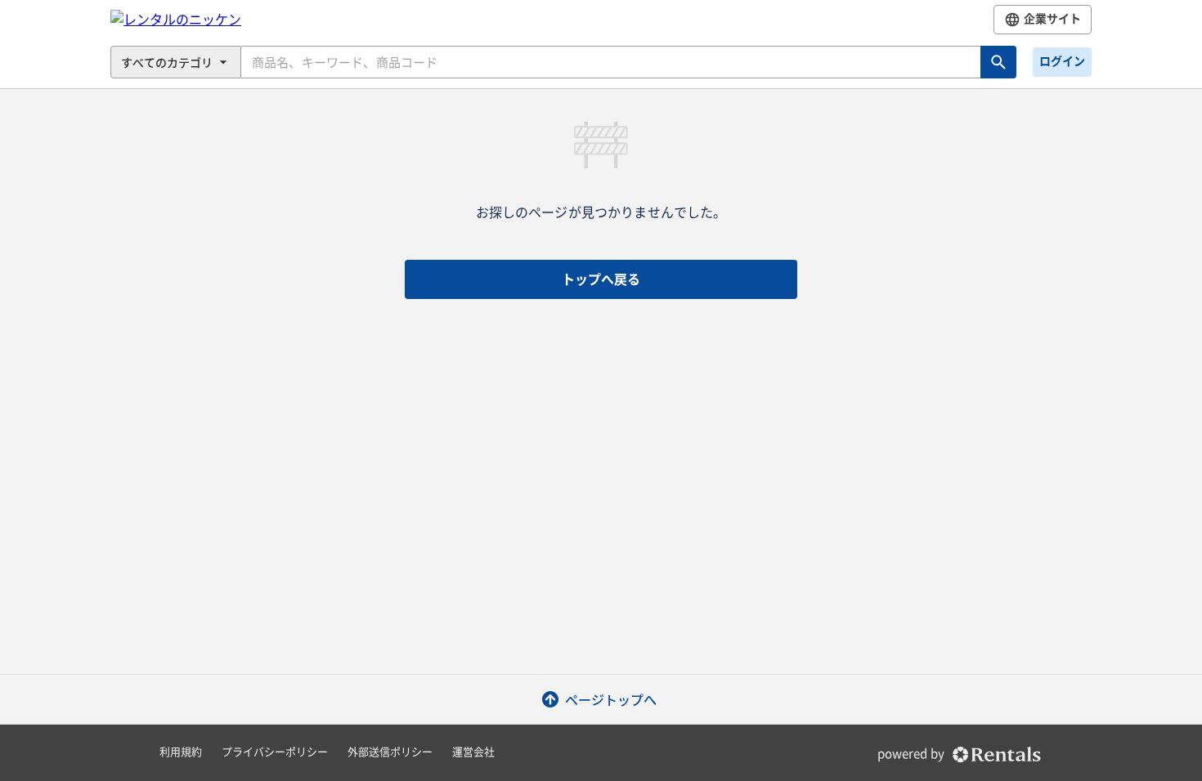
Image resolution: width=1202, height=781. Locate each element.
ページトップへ (611, 699)
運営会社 (473, 752)
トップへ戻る (601, 279)
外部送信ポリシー (390, 752)
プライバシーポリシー (275, 752)
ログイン (1062, 61)
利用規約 (180, 752)
